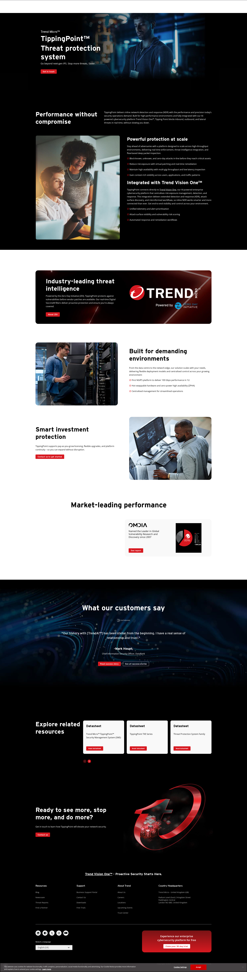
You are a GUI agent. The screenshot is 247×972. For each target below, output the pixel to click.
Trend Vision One (168, 189)
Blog (37, 892)
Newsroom (40, 897)
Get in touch (49, 71)
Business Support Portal (87, 892)
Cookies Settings (180, 967)
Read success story (108, 663)
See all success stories (135, 663)
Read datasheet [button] (94, 748)
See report (135, 550)
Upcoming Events (125, 907)
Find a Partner (42, 907)
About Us (121, 892)
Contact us (43, 835)
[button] (89, 761)
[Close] (243, 967)
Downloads (81, 902)
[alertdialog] (123, 967)
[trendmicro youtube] (65, 933)
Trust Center (123, 913)
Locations (122, 902)
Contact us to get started (50, 457)
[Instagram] (58, 933)
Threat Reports (42, 902)
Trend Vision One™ (98, 874)
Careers (121, 897)
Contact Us (81, 897)
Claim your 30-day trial (175, 945)
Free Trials (81, 907)
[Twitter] (52, 933)
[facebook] (45, 933)
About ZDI (53, 314)
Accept (198, 967)
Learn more (46, 969)
